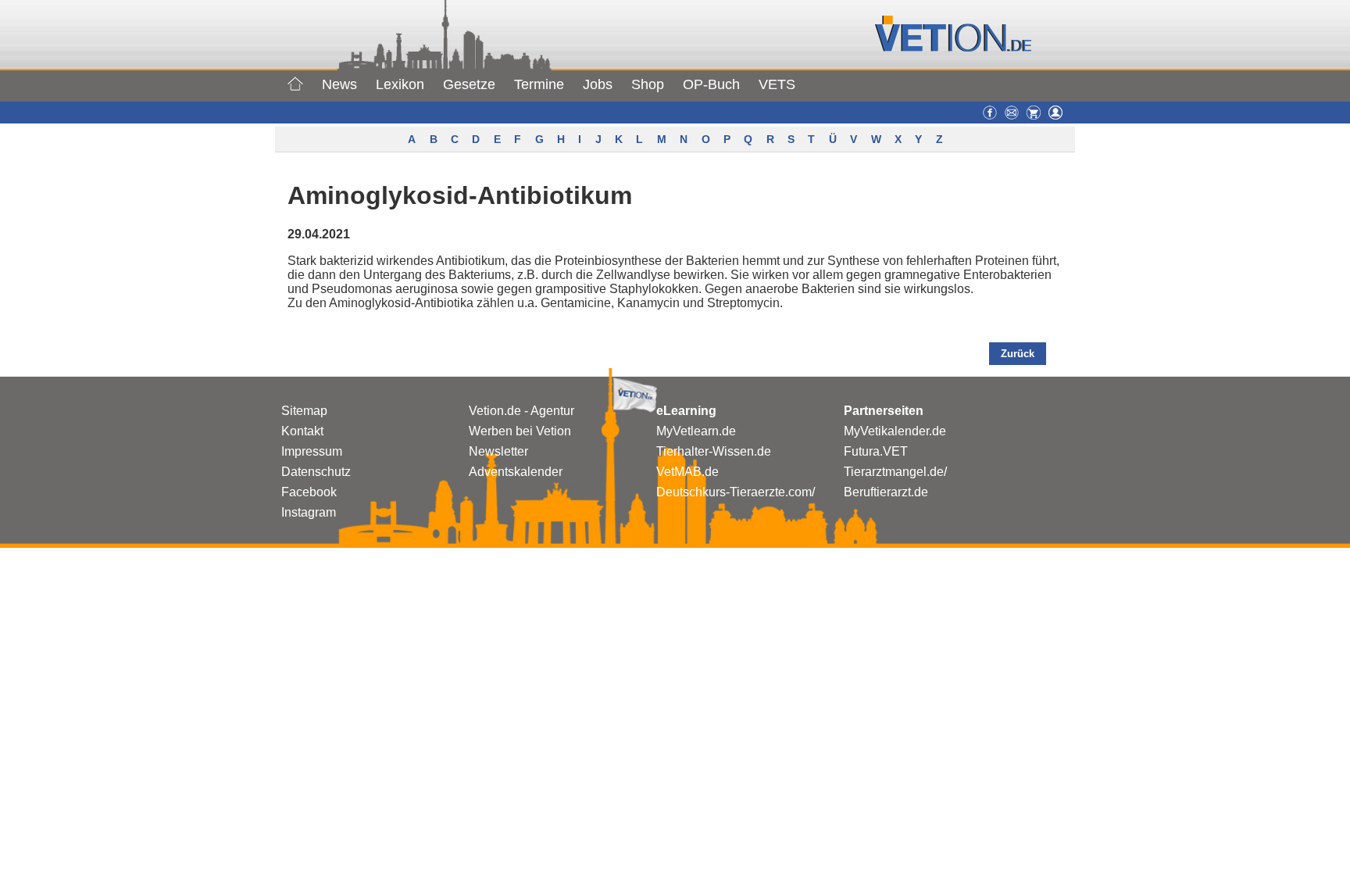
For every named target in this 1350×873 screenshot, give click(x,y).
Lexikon (400, 84)
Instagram (308, 512)
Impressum (311, 451)
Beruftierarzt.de (886, 492)
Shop (647, 84)
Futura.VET (876, 451)
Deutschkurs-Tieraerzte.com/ (735, 492)
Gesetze (469, 84)
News (339, 84)
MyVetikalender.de (895, 431)
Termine (539, 84)
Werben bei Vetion (520, 431)
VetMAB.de (687, 471)
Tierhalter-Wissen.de (713, 451)
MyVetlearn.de (696, 431)
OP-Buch (711, 84)
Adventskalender (515, 471)
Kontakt (302, 431)
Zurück (1017, 354)
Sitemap (304, 410)
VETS (777, 84)
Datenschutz (316, 471)
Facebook (309, 492)
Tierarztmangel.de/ (895, 471)
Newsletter (498, 451)
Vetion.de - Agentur (521, 410)
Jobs (597, 84)
